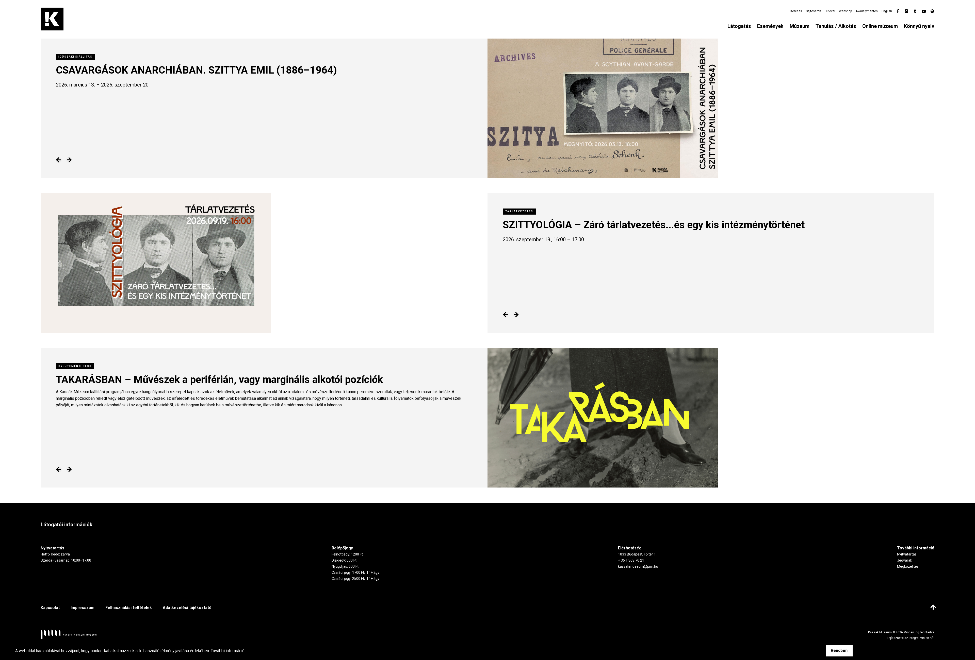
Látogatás (739, 26)
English (887, 11)
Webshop (845, 11)
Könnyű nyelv (919, 26)
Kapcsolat (50, 607)
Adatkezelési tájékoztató (187, 607)
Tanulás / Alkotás (836, 26)
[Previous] (59, 160)
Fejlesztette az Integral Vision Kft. (910, 638)
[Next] (69, 160)
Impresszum (82, 607)
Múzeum (799, 26)
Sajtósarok (813, 11)
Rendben (839, 650)
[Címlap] (52, 19)
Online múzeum (880, 26)
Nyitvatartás (907, 554)
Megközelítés (908, 566)
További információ (228, 651)
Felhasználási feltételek (128, 607)
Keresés (796, 11)
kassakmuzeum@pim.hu (638, 566)
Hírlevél (830, 11)
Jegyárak (904, 560)
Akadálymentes (867, 11)
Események (770, 26)
